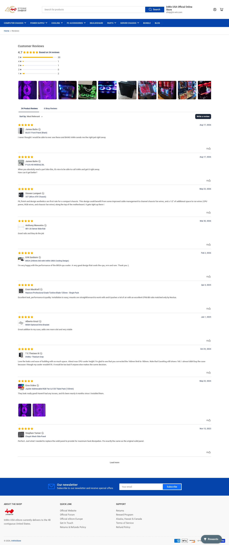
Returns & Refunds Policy (73, 527)
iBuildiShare (96, 23)
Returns (120, 510)
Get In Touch (66, 523)
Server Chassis (128, 23)
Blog (157, 23)
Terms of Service (125, 523)
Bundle (147, 23)
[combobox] (103, 9)
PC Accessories (75, 23)
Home (6, 31)
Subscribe (172, 486)
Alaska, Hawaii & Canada (129, 519)
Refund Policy (123, 527)
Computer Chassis (13, 23)
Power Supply (37, 23)
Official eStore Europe (71, 519)
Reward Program (124, 514)
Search (156, 9)
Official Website (68, 510)
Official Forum (67, 514)
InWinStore (16, 541)
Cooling (55, 23)
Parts (110, 23)
